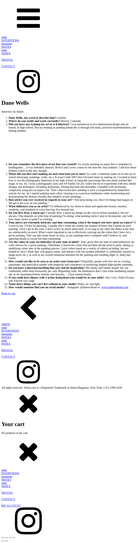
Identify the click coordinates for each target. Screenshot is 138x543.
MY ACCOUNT (11, 505)
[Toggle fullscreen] (6, 537)
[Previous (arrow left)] (2, 540)
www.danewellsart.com (114, 287)
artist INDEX (6, 52)
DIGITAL (7, 59)
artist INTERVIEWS (10, 39)
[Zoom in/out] (2, 537)
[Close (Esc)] (13, 537)
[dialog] (69, 412)
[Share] (10, 537)
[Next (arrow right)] (6, 540)
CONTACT (8, 66)
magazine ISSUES (6, 45)
